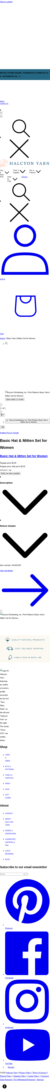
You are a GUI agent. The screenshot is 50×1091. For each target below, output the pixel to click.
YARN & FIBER (7, 758)
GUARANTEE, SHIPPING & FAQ (8, 842)
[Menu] (1, 113)
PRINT (7, 784)
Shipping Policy (19, 1076)
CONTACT (8, 813)
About (2, 101)
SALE (7, 789)
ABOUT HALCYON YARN (8, 822)
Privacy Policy (25, 1073)
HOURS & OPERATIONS (8, 832)
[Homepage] (25, 167)
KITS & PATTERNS (7, 767)
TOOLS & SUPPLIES (7, 776)
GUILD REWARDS (8, 852)
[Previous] (1, 404)
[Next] (1, 411)
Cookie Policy (33, 1076)
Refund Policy (6, 1076)
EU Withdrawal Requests (24, 1080)
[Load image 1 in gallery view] (27, 421)
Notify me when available (10, 473)
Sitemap (40, 1080)
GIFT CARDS (7, 796)
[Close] (1, 611)
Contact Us (4, 103)
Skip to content (6, 2)
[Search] (25, 139)
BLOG (7, 859)
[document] (25, 616)
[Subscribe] (26, 874)
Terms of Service (39, 1073)
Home (2, 338)
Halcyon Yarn (11, 1073)
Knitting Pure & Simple (9, 433)
